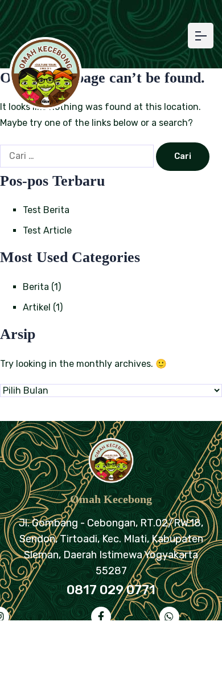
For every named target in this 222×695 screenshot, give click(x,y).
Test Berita (46, 210)
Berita (36, 286)
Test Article (47, 230)
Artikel (37, 307)
